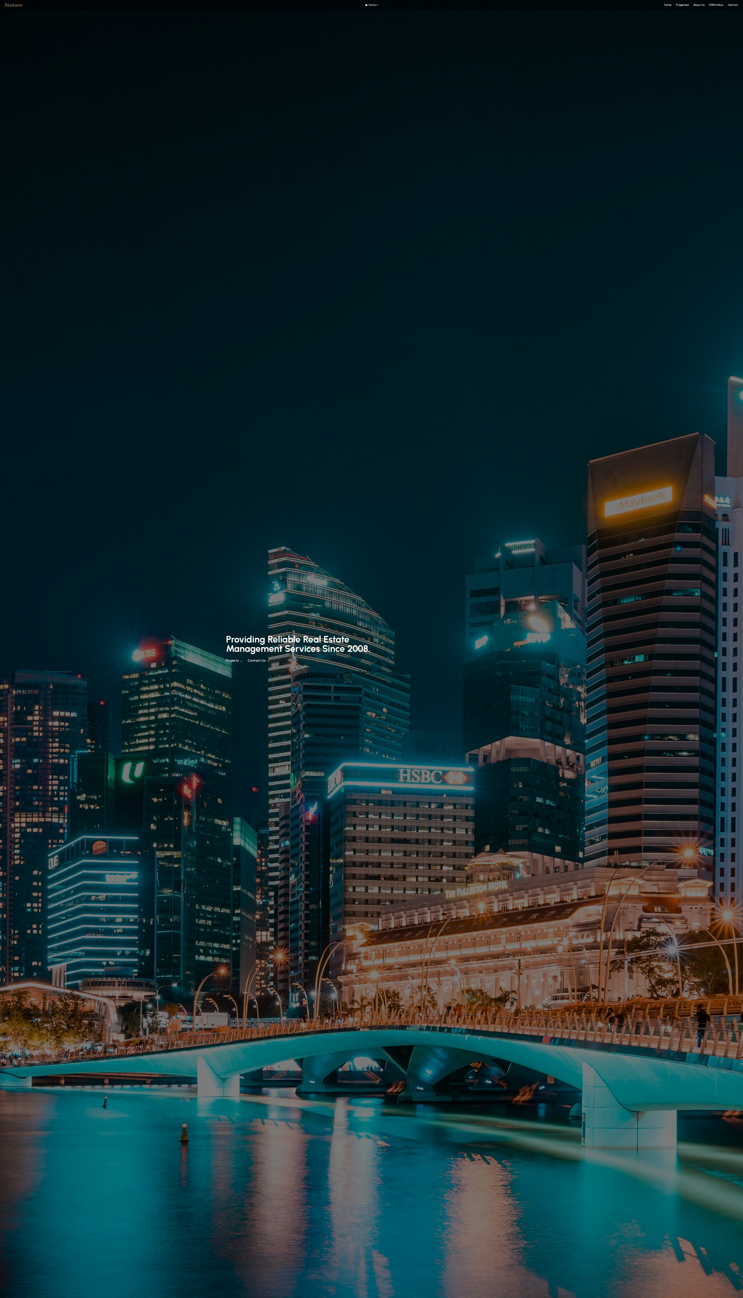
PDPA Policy (716, 5)
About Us (698, 5)
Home (667, 5)
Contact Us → (259, 660)
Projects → (234, 660)
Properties (682, 5)
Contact (733, 5)
